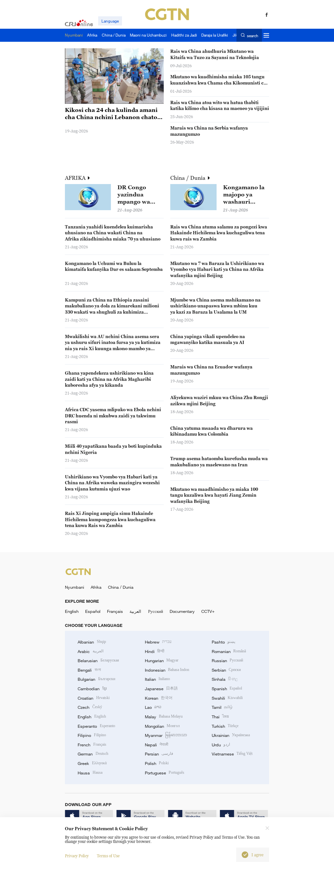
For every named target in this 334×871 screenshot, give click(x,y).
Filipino (92, 735)
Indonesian (167, 670)
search (252, 35)
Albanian (92, 642)
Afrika (96, 587)
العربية (135, 611)
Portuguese (164, 772)
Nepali (156, 744)
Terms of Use (108, 855)
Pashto (223, 642)
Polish (157, 763)
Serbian (226, 670)
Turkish (225, 726)
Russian (227, 660)
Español (92, 611)
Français (115, 611)
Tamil (222, 707)
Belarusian (98, 660)
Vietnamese (232, 753)
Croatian (93, 698)
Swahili (227, 698)
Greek (92, 763)
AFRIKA (76, 178)
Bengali (89, 670)
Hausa (90, 772)
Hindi (154, 651)
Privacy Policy (77, 855)
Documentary (182, 611)
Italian (157, 679)
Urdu (221, 744)
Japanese (161, 688)
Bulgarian (96, 679)
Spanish (227, 688)
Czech (90, 707)
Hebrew (158, 642)
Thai (220, 716)
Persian (159, 753)
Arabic (90, 651)
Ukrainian (231, 735)
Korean (159, 698)
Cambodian (92, 688)
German (93, 753)
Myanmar (166, 735)
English (72, 611)
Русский (155, 611)
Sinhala (225, 679)
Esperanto (96, 726)
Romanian (229, 651)
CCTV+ (208, 611)
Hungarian (161, 660)
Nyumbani (74, 587)
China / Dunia (188, 178)
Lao (153, 707)
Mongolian (162, 726)
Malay (164, 716)
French (92, 744)
